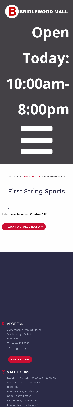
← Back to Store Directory (23, 226)
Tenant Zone (20, 359)
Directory (36, 176)
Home (26, 176)
